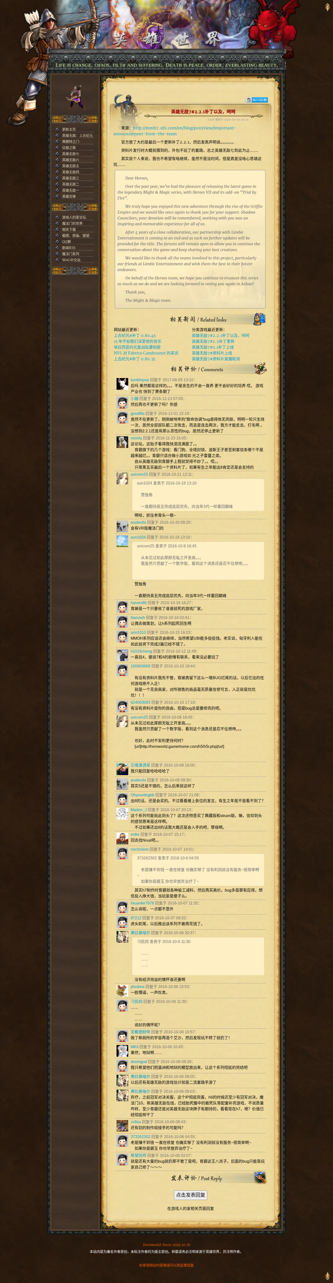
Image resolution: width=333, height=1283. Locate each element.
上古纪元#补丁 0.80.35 (134, 359)
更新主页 (69, 129)
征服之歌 (69, 148)
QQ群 (66, 242)
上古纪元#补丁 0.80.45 (135, 335)
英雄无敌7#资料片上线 (212, 353)
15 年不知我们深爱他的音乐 (137, 341)
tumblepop (140, 380)
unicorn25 (139, 474)
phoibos (138, 987)
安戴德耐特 (140, 1032)
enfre (135, 834)
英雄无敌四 (70, 172)
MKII (134, 1047)
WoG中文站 (71, 260)
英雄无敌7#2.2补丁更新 (213, 341)
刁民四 (136, 1001)
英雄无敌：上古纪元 (77, 135)
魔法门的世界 (72, 223)
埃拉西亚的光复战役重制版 (137, 347)
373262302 (140, 1137)
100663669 (140, 666)
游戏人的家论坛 (74, 217)
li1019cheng (141, 651)
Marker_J (139, 810)
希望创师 (138, 1155)
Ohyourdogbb (142, 795)
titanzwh (138, 618)
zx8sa (136, 1122)
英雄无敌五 (70, 166)
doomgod (139, 1062)
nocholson (140, 849)
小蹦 (134, 399)
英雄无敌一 (70, 190)
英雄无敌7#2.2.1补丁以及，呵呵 (220, 335)
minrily (136, 438)
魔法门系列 (70, 254)
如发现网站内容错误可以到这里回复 (166, 1265)
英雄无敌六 (70, 160)
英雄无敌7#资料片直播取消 (216, 359)
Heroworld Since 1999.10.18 (166, 1245)
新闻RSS (68, 248)
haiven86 (139, 603)
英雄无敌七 (70, 154)
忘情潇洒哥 (140, 765)
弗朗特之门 (70, 142)
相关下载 (69, 230)
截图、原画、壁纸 (75, 236)
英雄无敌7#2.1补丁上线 (213, 347)
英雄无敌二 (70, 184)
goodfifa (138, 413)
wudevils (138, 522)
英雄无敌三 (70, 178)
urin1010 (138, 632)
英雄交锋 (69, 196)
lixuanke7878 (142, 903)
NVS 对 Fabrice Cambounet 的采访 (146, 353)
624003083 (140, 702)
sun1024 (138, 537)
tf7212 (136, 918)
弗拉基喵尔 (140, 933)
